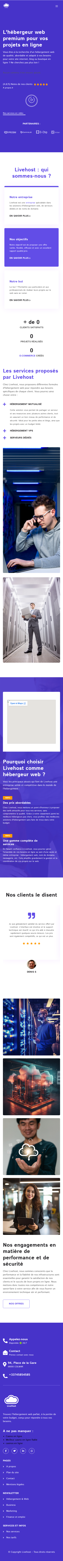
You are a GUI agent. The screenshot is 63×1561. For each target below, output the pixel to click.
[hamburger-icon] (56, 6)
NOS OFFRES (16, 1303)
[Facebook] (6, 1451)
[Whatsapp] (32, 1451)
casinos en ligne (14, 1443)
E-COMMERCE (27, 356)
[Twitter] (14, 1451)
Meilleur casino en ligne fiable (21, 1440)
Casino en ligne (14, 1436)
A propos (7, 88)
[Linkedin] (23, 1451)
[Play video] (31, 100)
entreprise (30, 202)
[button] (31, 404)
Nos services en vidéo (13, 113)
